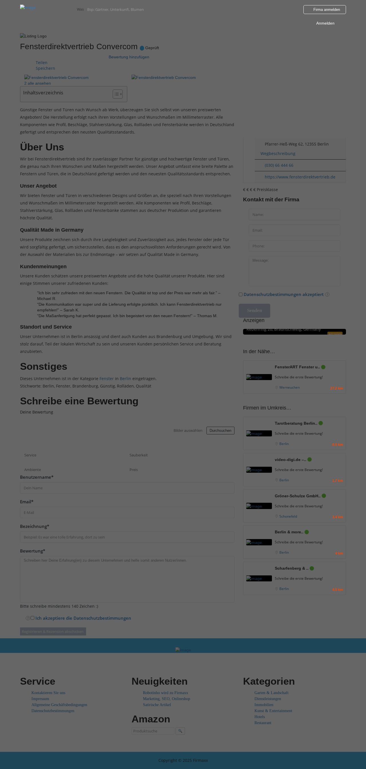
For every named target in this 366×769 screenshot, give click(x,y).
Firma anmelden (326, 9)
